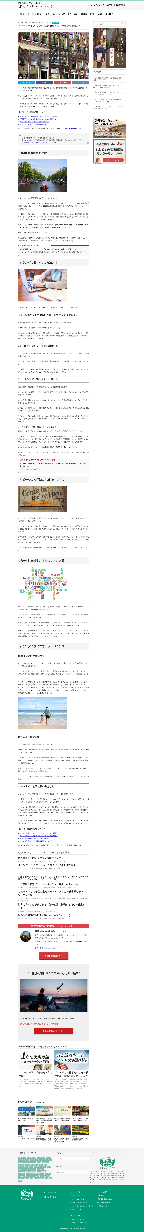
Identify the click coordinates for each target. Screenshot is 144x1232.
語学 (47, 14)
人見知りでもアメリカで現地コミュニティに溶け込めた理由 (108, 107)
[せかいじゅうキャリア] (109, 162)
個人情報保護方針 (103, 1202)
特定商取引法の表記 (104, 1199)
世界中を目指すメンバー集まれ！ (47, 948)
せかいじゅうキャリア (79, 1202)
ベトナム (41, 1173)
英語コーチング (77, 1209)
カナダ (39, 1162)
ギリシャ (21, 1164)
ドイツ (49, 1166)
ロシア (20, 1178)
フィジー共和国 (41, 1171)
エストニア (42, 1160)
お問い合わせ (102, 1206)
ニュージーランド (23, 1169)
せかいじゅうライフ (79, 1219)
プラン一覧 (75, 1196)
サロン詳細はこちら (54, 956)
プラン (92, 14)
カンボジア (45, 1162)
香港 (20, 1180)
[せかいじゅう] (107, 1163)
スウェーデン (42, 1164)
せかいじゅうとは (94, 5)
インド (27, 1160)
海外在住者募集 (119, 5)
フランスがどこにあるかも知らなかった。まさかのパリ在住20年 (108, 86)
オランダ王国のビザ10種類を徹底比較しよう (35, 124)
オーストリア (32, 1162)
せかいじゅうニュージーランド (83, 1206)
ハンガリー (40, 1169)
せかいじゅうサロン (79, 1222)
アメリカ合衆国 (31, 1157)
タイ (26, 1166)
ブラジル (35, 1173)
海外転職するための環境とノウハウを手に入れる (39, 142)
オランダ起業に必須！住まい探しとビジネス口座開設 (38, 116)
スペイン (21, 1166)
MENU (110, 14)
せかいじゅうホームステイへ (32, 469)
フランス (28, 1173)
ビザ (53, 14)
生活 (75, 14)
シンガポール (28, 1164)
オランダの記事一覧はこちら (71, 128)
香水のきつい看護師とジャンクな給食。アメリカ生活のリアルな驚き (108, 93)
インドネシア (33, 1160)
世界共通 (26, 1178)
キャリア (62, 14)
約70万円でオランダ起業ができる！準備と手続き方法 (39, 119)
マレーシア (29, 1176)
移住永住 (84, 14)
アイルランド (22, 1157)
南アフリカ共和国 (39, 1178)
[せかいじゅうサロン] (109, 136)
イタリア (21, 1160)
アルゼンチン (40, 1157)
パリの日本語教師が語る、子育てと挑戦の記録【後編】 (107, 79)
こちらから (54, 241)
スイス (35, 1164)
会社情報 (100, 1196)
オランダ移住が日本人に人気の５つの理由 (34, 122)
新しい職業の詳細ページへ (53, 1031)
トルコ (43, 1166)
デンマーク (37, 1166)
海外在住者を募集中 (50, 1197)
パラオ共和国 (32, 1171)
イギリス (48, 1157)
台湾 (46, 1178)
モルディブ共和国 (45, 1176)
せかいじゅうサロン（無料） (55, 249)
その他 (100, 14)
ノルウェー (33, 1169)
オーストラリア (23, 1162)
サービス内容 (107, 5)
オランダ (25, 14)
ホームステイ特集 (78, 1199)
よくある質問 (102, 1192)
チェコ (31, 1166)
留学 (69, 14)
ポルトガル (22, 1176)
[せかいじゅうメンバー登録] (109, 66)
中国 (31, 1178)
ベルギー (47, 1173)
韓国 (50, 1178)
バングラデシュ (23, 1171)
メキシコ (36, 1176)
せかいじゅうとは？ (50, 1192)
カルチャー (39, 14)
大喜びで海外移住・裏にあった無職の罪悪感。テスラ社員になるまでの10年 (108, 100)
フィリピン (22, 1173)
